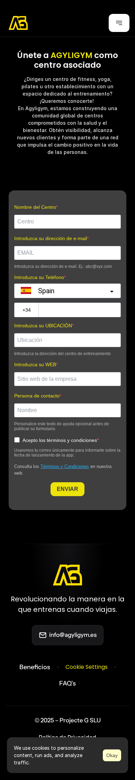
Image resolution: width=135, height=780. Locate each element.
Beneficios (34, 667)
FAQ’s (67, 683)
